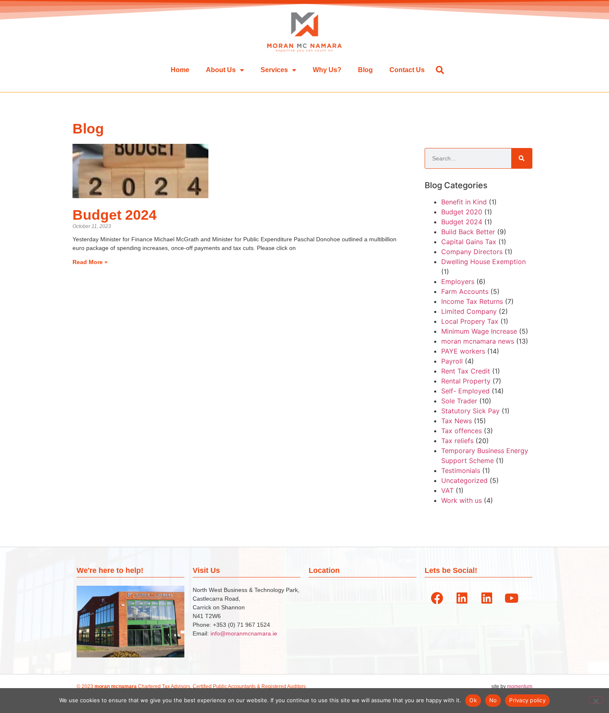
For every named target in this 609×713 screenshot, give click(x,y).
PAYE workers (463, 351)
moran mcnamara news (477, 341)
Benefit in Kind (464, 202)
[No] (596, 700)
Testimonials (460, 470)
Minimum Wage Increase (479, 331)
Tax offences (461, 431)
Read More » (90, 262)
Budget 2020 (461, 212)
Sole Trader (459, 401)
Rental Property (466, 381)
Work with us (461, 500)
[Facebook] (437, 598)
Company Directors (472, 251)
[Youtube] (511, 598)
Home (180, 69)
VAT (447, 490)
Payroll (452, 361)
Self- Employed (465, 391)
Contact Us (407, 69)
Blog (365, 69)
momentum (519, 686)
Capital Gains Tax (468, 242)
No (493, 700)
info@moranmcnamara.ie (243, 633)
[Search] (521, 158)
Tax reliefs (457, 441)
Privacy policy (527, 700)
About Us (221, 69)
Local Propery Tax (469, 321)
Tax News (456, 421)
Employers (457, 281)
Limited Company (469, 311)
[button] (440, 70)
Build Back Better (468, 232)
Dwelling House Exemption (483, 261)
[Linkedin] (462, 598)
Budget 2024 (114, 215)
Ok (473, 700)
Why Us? (327, 69)
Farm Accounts (464, 291)
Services (274, 69)
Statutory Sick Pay (470, 411)
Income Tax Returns (472, 301)
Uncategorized (464, 480)
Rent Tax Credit (465, 371)
